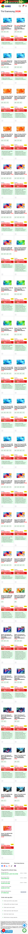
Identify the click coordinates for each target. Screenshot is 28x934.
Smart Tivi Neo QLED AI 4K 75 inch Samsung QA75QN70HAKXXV (20, 97)
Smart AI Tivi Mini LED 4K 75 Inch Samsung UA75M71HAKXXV (6, 173)
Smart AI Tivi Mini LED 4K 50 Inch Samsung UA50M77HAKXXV (6, 560)
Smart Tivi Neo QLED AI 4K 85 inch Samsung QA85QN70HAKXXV (7, 97)
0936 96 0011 (5, 874)
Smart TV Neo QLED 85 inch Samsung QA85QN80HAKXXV (7, 289)
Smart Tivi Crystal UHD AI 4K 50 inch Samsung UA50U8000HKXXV (6, 62)
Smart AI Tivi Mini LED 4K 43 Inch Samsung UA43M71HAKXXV (6, 249)
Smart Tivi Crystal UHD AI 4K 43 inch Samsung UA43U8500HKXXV (20, 445)
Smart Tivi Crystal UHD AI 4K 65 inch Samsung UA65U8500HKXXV (7, 407)
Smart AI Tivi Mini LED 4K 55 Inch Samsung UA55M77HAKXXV (20, 521)
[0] (23, 6)
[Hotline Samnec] (3, 930)
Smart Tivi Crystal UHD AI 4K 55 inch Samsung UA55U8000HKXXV (20, 27)
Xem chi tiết (23, 892)
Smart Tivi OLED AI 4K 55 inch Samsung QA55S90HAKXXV (20, 795)
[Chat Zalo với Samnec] (24, 925)
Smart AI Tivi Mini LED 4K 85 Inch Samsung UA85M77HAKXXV (6, 482)
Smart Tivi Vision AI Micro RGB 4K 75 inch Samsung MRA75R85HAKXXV (20, 636)
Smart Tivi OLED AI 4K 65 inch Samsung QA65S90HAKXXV (6, 795)
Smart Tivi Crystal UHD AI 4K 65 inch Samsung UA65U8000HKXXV (6, 27)
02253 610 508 (5, 883)
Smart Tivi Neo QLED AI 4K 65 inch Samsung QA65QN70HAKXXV (20, 135)
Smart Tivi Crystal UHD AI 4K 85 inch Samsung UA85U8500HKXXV (7, 368)
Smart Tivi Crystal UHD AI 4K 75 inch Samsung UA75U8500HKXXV (20, 368)
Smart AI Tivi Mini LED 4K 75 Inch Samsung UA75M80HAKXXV (20, 596)
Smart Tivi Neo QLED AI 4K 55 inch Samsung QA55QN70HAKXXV (7, 135)
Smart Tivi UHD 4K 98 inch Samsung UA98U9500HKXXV (6, 834)
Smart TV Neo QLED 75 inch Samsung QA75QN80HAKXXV (20, 289)
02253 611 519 (5, 888)
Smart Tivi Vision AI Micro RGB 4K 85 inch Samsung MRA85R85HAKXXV (6, 636)
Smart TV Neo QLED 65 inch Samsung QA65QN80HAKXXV (20, 329)
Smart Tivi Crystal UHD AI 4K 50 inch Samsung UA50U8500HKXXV (7, 445)
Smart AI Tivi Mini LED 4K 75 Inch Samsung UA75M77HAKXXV (20, 482)
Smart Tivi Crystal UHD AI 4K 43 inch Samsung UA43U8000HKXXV (20, 62)
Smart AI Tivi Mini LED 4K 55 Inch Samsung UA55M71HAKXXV (6, 212)
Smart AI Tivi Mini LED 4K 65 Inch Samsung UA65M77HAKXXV (6, 521)
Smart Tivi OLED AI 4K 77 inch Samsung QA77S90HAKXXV (20, 756)
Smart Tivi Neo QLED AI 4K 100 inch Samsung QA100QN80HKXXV (20, 249)
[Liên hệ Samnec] (24, 930)
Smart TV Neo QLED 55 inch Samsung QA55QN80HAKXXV (7, 329)
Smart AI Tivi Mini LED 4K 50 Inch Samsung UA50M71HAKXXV (20, 212)
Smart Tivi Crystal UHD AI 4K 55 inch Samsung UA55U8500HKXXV (20, 407)
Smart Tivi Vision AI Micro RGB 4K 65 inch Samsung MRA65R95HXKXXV (6, 757)
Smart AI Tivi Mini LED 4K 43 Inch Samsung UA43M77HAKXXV (20, 560)
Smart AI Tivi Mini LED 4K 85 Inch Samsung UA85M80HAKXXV (6, 596)
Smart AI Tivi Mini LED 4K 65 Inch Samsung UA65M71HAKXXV (20, 173)
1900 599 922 (5, 878)
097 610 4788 (14, 874)
